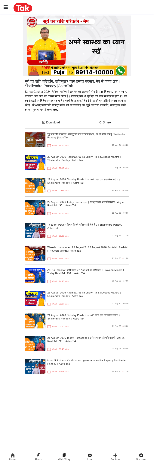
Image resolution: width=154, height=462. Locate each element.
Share (107, 122)
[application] (77, 46)
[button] (23, 7)
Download (53, 122)
